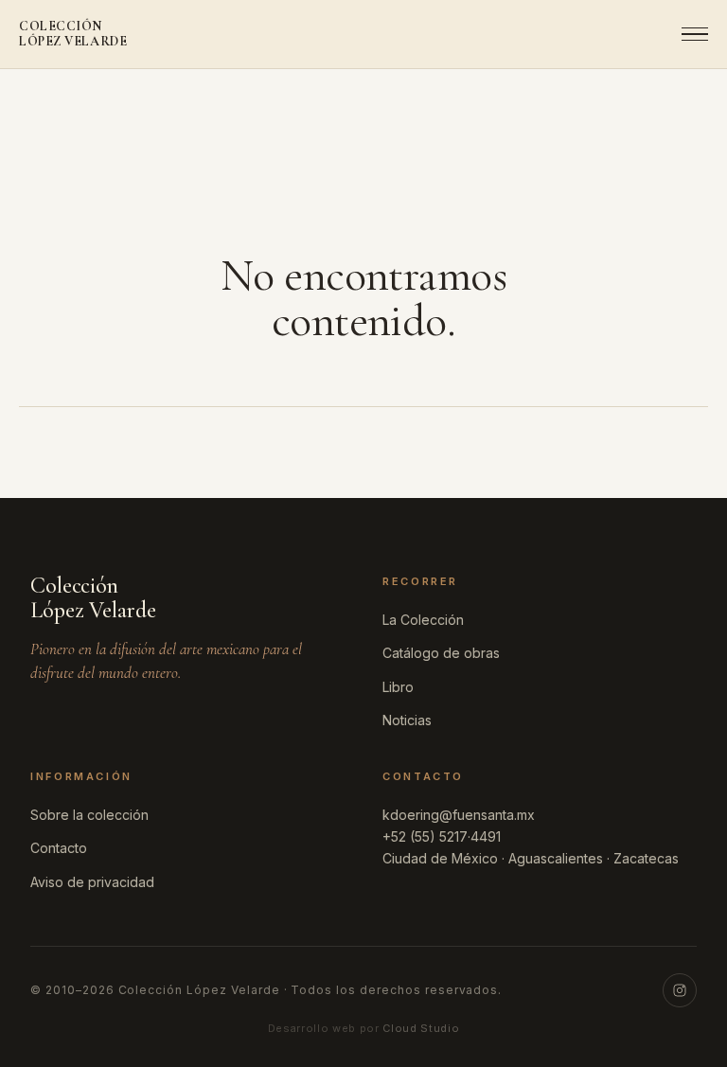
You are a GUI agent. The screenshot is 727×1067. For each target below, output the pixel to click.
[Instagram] (680, 990)
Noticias (407, 720)
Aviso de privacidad (92, 882)
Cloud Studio (420, 1028)
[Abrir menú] (689, 34)
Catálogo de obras (441, 653)
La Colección (423, 620)
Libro (398, 687)
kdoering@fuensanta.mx (458, 815)
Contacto (58, 848)
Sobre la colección (89, 815)
